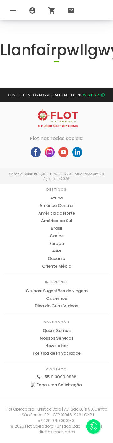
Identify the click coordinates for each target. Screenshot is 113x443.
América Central (57, 206)
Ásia (56, 251)
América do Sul (56, 221)
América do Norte (56, 213)
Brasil (56, 228)
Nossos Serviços (56, 338)
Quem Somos (57, 331)
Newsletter (56, 346)
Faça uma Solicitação (58, 385)
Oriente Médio (56, 266)
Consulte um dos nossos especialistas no (54, 95)
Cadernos (56, 298)
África (56, 198)
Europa (56, 243)
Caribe (57, 236)
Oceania (56, 259)
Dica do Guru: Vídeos (56, 306)
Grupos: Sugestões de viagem (57, 291)
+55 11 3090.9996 (59, 377)
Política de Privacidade (57, 353)
